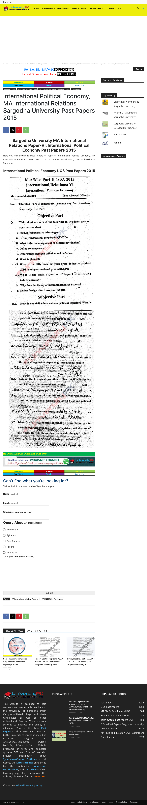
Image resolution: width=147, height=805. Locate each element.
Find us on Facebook (112, 80)
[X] (13, 130)
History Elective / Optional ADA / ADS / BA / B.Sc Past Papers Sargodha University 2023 (80, 662)
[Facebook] (6, 130)
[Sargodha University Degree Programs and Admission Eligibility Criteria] (17, 646)
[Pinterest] (19, 130)
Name (10, 494)
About (84, 8)
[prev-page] (5, 669)
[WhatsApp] (26, 130)
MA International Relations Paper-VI (24, 599)
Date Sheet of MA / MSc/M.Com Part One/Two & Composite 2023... (81, 720)
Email (10, 503)
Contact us (113, 8)
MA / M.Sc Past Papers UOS (38, 64)
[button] (139, 8)
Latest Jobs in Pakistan (113, 156)
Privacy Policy (97, 8)
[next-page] (9, 669)
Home (36, 8)
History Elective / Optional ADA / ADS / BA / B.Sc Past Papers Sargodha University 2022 (49, 662)
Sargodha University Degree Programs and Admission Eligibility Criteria (15, 662)
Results (49, 85)
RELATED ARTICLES (14, 631)
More (74, 8)
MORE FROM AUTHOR (37, 631)
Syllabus (49, 82)
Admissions (47, 8)
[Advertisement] (73, 38)
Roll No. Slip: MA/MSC (39, 69)
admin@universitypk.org (29, 785)
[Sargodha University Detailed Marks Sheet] (59, 736)
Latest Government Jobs (39, 74)
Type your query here (18, 556)
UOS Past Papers (17, 64)
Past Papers (62, 8)
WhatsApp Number (17, 512)
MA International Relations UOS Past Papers (54, 89)
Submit (49, 593)
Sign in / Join (7, 2)
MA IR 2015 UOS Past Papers (52, 599)
